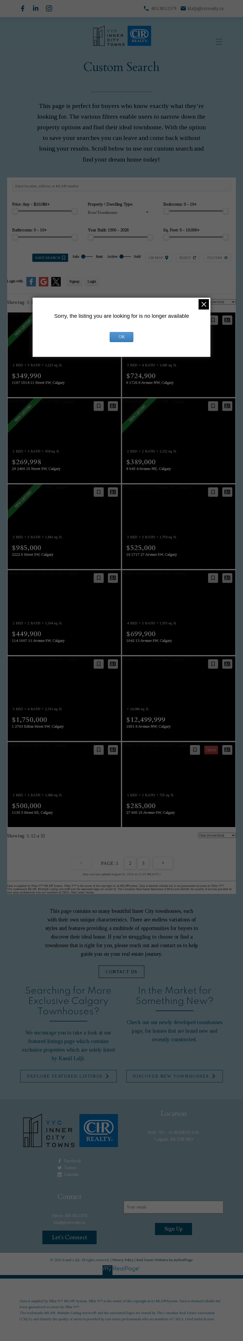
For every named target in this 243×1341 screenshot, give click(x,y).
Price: (31, 204)
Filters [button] (214, 258)
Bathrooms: (29, 230)
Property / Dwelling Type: (110, 204)
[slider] (15, 211)
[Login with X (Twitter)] (56, 285)
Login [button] (92, 281)
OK (122, 337)
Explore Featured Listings (65, 1076)
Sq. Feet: (181, 230)
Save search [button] (47, 258)
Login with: (15, 281)
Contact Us (121, 971)
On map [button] (155, 258)
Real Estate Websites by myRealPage (164, 1260)
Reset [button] (185, 258)
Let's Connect (69, 1237)
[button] (121, 972)
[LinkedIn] (36, 8)
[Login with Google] (43, 285)
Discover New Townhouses (171, 1076)
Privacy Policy (123, 1260)
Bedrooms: (180, 204)
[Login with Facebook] (31, 285)
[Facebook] (23, 8)
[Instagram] (49, 8)
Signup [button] (74, 281)
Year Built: (108, 230)
